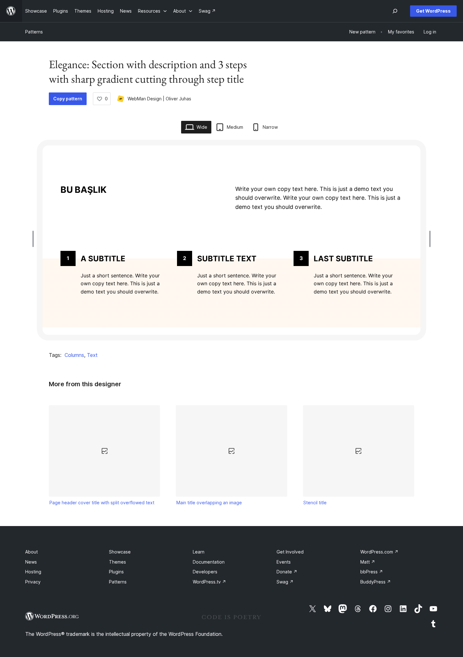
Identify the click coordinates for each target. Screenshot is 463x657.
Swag (285, 581)
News (31, 562)
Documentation (209, 562)
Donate (287, 571)
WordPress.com (379, 551)
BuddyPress (375, 581)
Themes (117, 562)
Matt (367, 562)
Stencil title (315, 502)
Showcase (120, 551)
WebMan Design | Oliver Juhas (159, 98)
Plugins (116, 571)
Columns (74, 355)
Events (284, 562)
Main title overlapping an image (209, 502)
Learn (198, 551)
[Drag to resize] (34, 239)
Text (92, 355)
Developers (205, 571)
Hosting (33, 571)
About (31, 551)
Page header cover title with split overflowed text (101, 502)
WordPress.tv (209, 581)
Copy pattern (67, 98)
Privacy (33, 581)
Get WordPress (433, 11)
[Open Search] (395, 11)
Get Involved (290, 551)
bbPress (371, 571)
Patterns (34, 31)
